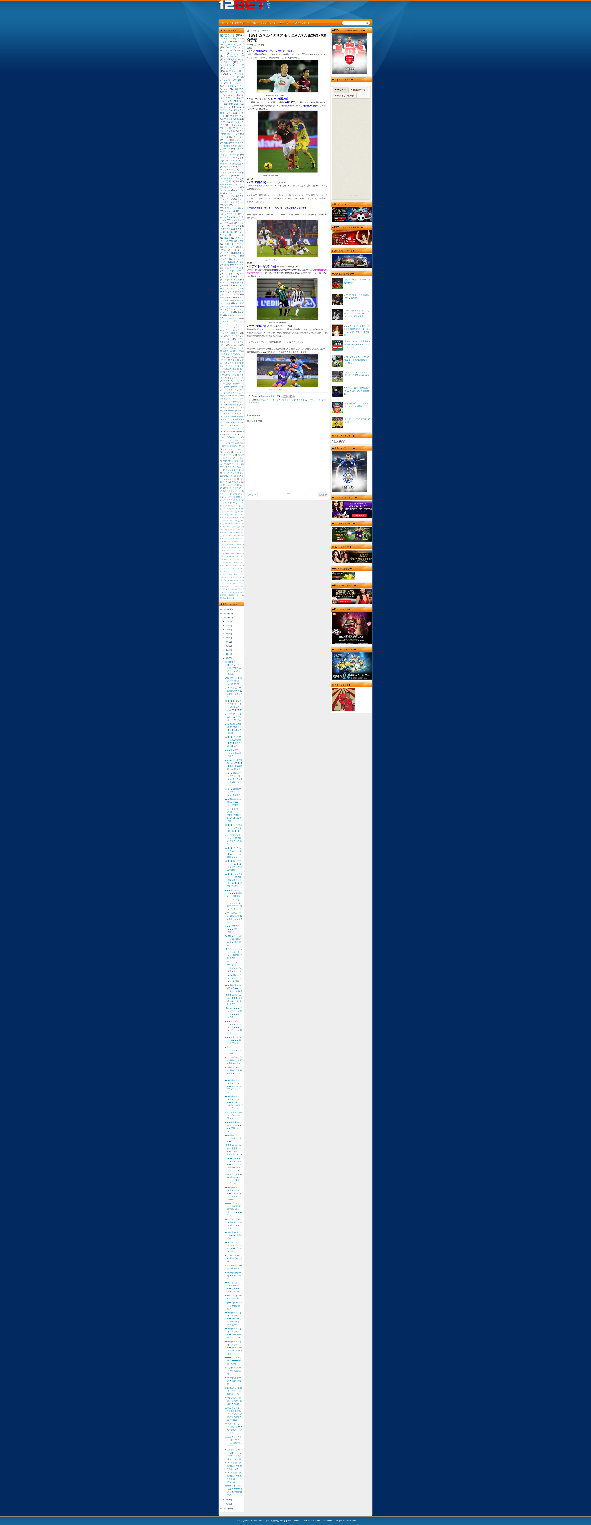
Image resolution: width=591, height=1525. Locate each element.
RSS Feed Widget (351, 195)
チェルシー (236, 83)
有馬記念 (234, 446)
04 (227, 654)
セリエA (296, 400)
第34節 (228, 488)
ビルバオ (224, 282)
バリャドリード (232, 372)
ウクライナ (232, 434)
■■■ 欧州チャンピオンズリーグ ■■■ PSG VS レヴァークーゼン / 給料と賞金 (234, 1319)
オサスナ (229, 387)
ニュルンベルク (232, 393)
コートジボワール (232, 318)
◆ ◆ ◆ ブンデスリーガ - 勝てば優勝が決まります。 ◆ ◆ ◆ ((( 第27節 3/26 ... (233, 880)
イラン (234, 250)
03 (227, 658)
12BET (281, 1521)
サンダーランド (231, 256)
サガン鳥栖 (238, 172)
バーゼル (231, 411)
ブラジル (228, 119)
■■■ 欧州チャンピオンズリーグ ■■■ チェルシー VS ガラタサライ (233, 1086)
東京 (226, 205)
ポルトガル (229, 196)
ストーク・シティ (234, 271)
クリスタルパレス (234, 208)
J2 (230, 181)
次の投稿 (252, 494)
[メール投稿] (278, 396)
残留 (238, 419)
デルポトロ (233, 476)
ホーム (224, 22)
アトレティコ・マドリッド (232, 101)
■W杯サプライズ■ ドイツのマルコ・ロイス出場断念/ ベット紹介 (357, 360)
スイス (230, 232)
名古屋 (241, 241)
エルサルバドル (238, 503)
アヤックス (224, 467)
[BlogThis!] (285, 396)
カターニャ (232, 369)
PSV (222, 434)
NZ (240, 527)
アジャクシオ (235, 464)
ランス (229, 458)
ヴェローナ (235, 345)
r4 (334, 1521)
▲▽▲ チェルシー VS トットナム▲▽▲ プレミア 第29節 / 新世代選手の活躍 (233, 1414)
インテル (224, 137)
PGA (239, 431)
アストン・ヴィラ (234, 244)
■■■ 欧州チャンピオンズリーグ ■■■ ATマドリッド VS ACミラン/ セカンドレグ (234, 1347)
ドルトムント (228, 95)
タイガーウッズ (230, 473)
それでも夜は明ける (236, 532)
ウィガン (227, 452)
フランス (239, 140)
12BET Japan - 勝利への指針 (265, 1521)
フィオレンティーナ (315, 400)
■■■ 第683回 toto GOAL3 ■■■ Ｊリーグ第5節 (233, 802)
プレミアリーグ (268, 22)
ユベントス (225, 110)
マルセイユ (229, 273)
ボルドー (224, 360)
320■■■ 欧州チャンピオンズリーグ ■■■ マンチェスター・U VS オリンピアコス (234, 1164)
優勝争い (235, 333)
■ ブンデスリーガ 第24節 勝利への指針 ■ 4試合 (233, 1401)
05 (227, 650)
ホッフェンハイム (236, 378)
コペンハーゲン (238, 559)
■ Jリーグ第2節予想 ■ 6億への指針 (233, 1381)
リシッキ (234, 521)
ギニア (225, 506)
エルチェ (239, 265)
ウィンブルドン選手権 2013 (230, 547)
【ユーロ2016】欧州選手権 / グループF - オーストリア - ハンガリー (357, 344)
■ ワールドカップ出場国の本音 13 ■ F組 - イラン (233, 1060)
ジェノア (288, 400)
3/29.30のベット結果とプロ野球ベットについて (233, 681)
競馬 (226, 265)
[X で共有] (287, 396)
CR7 (225, 431)
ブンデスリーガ (235, 68)
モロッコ (238, 518)
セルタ (241, 321)
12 (227, 621)
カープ (238, 351)
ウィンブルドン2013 (234, 470)
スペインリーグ (235, 56)
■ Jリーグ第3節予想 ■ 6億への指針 (233, 1275)
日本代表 (239, 89)
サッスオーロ (226, 321)
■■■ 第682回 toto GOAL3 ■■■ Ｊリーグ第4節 (233, 988)
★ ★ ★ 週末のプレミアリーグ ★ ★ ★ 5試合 (233, 792)
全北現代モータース (234, 595)
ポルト (223, 399)
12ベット (268, 400)
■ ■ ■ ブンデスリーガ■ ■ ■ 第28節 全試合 (234, 753)
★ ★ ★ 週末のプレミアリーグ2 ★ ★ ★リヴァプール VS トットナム (234, 779)
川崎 (242, 202)
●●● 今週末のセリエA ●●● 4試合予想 (233, 1235)
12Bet (260, 400)
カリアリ (240, 339)
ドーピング (237, 577)
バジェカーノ (235, 357)
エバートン (238, 205)
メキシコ (235, 226)
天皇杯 (234, 443)
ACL (222, 336)
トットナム (238, 235)
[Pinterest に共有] (293, 396)
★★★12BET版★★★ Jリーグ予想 (233, 929)
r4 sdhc (353, 1521)
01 (227, 1504)
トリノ (232, 288)
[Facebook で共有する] (290, 396)
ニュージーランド (237, 506)
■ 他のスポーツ (358, 90)
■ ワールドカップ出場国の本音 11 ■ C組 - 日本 (233, 1466)
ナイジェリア (233, 279)
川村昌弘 (223, 598)
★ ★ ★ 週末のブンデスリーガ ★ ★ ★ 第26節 (233, 978)
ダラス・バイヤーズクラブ (229, 568)
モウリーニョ (225, 440)
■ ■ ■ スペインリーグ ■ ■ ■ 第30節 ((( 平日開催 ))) (234, 893)
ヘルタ (223, 309)
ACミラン (225, 107)
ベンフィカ (230, 455)
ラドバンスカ (233, 589)
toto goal (233, 104)
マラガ (226, 381)
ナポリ (303, 400)
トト (226, 140)
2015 (225, 613)
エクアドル (227, 351)
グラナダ (239, 303)
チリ (235, 214)
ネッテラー (285, 22)
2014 (225, 617)
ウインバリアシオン (227, 550)
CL (238, 119)
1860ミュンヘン (234, 491)
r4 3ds (346, 1521)
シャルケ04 (229, 211)
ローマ (232, 128)
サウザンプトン (236, 193)
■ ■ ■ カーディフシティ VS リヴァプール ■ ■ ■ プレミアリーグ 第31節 (234, 1027)
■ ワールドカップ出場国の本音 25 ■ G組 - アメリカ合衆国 (357, 391)
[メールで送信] (282, 396)
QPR (237, 363)
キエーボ (240, 387)
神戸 (241, 273)
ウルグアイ (225, 190)
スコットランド (230, 390)
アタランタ (232, 336)
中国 (231, 241)
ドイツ (223, 122)
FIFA (232, 431)
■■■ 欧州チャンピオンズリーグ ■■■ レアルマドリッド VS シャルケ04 (233, 1193)
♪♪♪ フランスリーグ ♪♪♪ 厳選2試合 (233, 1371)
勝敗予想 (257, 402)
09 (227, 634)
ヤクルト (239, 282)
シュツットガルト (234, 268)
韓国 (226, 143)
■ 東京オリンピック (344, 95)
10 (227, 629)
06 (227, 646)
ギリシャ (228, 276)
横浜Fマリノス (231, 187)
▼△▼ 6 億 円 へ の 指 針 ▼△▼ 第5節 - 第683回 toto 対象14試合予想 (233, 815)
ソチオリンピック (234, 565)
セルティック (229, 342)
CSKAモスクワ (226, 384)
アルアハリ (229, 538)
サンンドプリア (227, 562)
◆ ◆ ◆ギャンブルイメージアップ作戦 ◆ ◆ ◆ (233, 828)
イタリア (235, 134)
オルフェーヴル (236, 553)
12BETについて (239, 22)
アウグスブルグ (231, 294)
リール (237, 381)
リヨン (234, 360)
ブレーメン (236, 396)
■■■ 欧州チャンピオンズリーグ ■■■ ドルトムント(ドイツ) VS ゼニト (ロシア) (234, 1102)
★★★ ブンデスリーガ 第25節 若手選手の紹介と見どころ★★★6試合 (233, 1209)
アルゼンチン (237, 116)
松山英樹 (231, 262)
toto (237, 107)
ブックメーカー (229, 41)
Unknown (264, 396)
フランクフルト (230, 327)
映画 (230, 598)
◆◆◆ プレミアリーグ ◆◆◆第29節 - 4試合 (233, 1360)
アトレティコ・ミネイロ (233, 449)
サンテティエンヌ (227, 354)
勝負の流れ (238, 163)
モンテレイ (224, 521)
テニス (234, 151)
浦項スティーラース (228, 485)
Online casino (225, 494)
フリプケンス (225, 583)
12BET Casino (293, 1521)
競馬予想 (239, 253)
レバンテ (233, 330)
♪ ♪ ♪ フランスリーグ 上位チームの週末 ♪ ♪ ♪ (233, 1115)
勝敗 (238, 181)
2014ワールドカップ (232, 44)
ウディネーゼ (278, 400)
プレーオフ (232, 375)
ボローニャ (236, 437)
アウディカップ (227, 535)
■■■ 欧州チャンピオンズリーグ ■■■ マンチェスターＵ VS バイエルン (233, 668)
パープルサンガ (225, 580)
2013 (225, 1508)
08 (227, 638)
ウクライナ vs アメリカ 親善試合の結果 (233, 1306)
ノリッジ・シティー (234, 324)
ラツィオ (231, 202)
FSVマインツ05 (227, 157)
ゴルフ (227, 238)
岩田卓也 (228, 523)
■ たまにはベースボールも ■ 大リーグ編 (233, 1050)
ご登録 (253, 22)
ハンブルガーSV (232, 306)
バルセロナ (226, 80)
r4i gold (339, 1521)
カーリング (224, 556)
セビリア (228, 166)
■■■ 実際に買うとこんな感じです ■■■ (233, 1138)
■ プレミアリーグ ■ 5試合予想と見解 (233, 1258)
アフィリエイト (302, 22)
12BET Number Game (310, 1521)
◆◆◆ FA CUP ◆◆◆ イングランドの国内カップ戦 (234, 1391)
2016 (225, 609)
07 (227, 642)
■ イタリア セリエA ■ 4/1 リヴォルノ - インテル (233, 717)
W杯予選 (228, 285)
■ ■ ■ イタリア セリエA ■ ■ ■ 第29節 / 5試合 (233, 1040)
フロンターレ (234, 515)
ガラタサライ (233, 405)
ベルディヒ (230, 586)
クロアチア (225, 229)
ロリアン (240, 458)
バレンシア (229, 247)
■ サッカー (340, 90)
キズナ (233, 556)
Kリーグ (234, 527)
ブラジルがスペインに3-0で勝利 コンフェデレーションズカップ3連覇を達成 (357, 313)
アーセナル (232, 92)
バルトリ (225, 509)
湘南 (241, 291)
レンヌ (228, 402)
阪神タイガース (236, 315)
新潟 (231, 223)
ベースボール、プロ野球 (232, 184)
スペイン (233, 160)
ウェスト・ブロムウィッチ (232, 348)
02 (227, 1500)
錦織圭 (232, 169)
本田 (232, 291)
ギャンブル (238, 137)
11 (227, 625)
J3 (243, 446)
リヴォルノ (236, 482)
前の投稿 (323, 494)
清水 (242, 262)
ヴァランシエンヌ (232, 592)
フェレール (237, 580)
